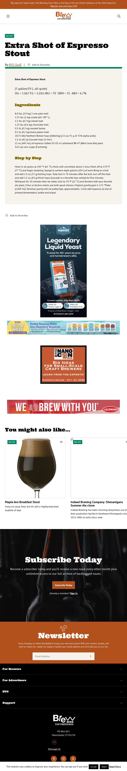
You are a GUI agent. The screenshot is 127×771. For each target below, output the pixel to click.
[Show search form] (119, 16)
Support (8, 702)
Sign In (74, 593)
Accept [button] (93, 766)
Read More (115, 766)
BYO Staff (15, 65)
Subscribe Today (63, 585)
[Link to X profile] (73, 761)
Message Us (54, 748)
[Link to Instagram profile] (63, 761)
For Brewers (11, 668)
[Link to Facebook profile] (54, 761)
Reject (104, 766)
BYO (5, 691)
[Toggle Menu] (8, 16)
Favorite (29, 65)
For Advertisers (14, 680)
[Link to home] (63, 16)
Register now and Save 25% (63, 6)
